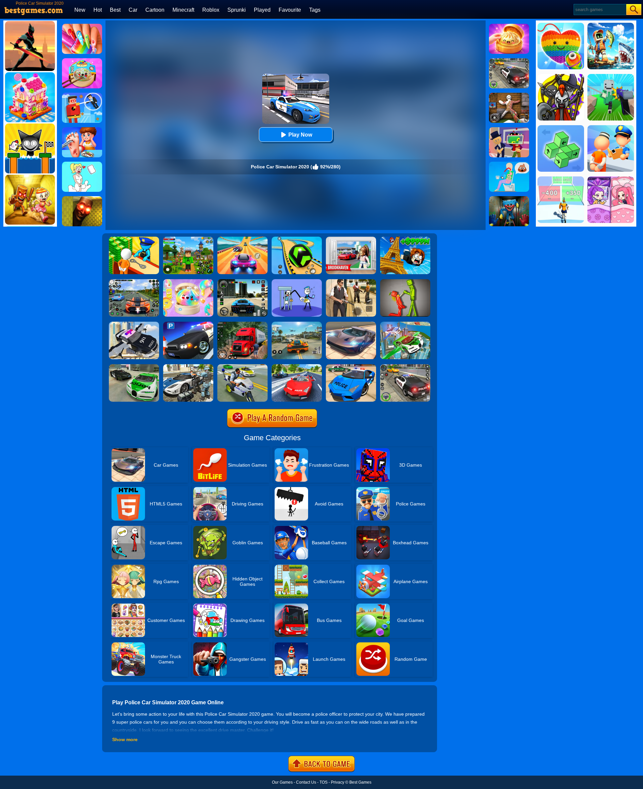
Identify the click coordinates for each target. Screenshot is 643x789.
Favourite (290, 10)
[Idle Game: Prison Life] (134, 239)
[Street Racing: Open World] (297, 324)
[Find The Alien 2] (509, 129)
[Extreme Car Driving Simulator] (351, 324)
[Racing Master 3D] (242, 239)
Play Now (300, 135)
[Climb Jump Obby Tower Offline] (405, 239)
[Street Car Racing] (134, 281)
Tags (314, 10)
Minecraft (183, 10)
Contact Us (306, 782)
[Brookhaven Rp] (351, 239)
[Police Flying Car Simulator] (134, 324)
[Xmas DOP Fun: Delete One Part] (82, 164)
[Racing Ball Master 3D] (297, 239)
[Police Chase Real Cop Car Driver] (134, 366)
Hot (97, 10)
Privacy (337, 782)
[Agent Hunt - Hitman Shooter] (351, 281)
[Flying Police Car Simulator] (405, 324)
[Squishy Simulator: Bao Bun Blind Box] (188, 281)
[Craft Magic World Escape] (188, 239)
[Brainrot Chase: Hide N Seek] (82, 198)
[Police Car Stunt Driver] (297, 366)
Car (133, 10)
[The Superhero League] (82, 95)
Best (115, 10)
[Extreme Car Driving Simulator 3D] (242, 281)
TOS (323, 782)
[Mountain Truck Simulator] (242, 324)
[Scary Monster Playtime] (509, 198)
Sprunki (236, 10)
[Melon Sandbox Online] (405, 281)
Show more (125, 739)
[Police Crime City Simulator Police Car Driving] (242, 366)
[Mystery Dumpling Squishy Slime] (82, 60)
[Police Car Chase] (405, 366)
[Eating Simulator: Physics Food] (509, 164)
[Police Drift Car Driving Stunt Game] (351, 366)
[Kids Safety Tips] (82, 129)
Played (262, 10)
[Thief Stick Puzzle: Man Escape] (297, 281)
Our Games (282, 782)
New (79, 10)
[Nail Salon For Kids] (82, 26)
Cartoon (154, 10)
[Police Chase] (509, 60)
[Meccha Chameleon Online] (509, 95)
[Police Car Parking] (188, 324)
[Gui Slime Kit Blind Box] (509, 26)
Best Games (360, 782)
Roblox (210, 10)
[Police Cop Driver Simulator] (188, 366)
